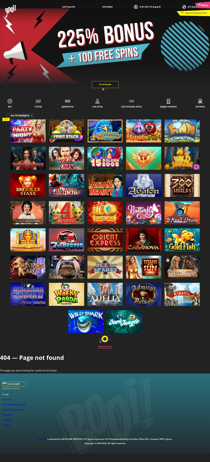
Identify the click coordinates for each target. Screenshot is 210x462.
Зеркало (68, 6)
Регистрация (150, 6)
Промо (107, 6)
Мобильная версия (13, 409)
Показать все (105, 347)
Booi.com (42, 439)
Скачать (7, 399)
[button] (103, 89)
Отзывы (194, 6)
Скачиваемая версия (14, 404)
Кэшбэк (6, 424)
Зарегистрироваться (196, 13)
